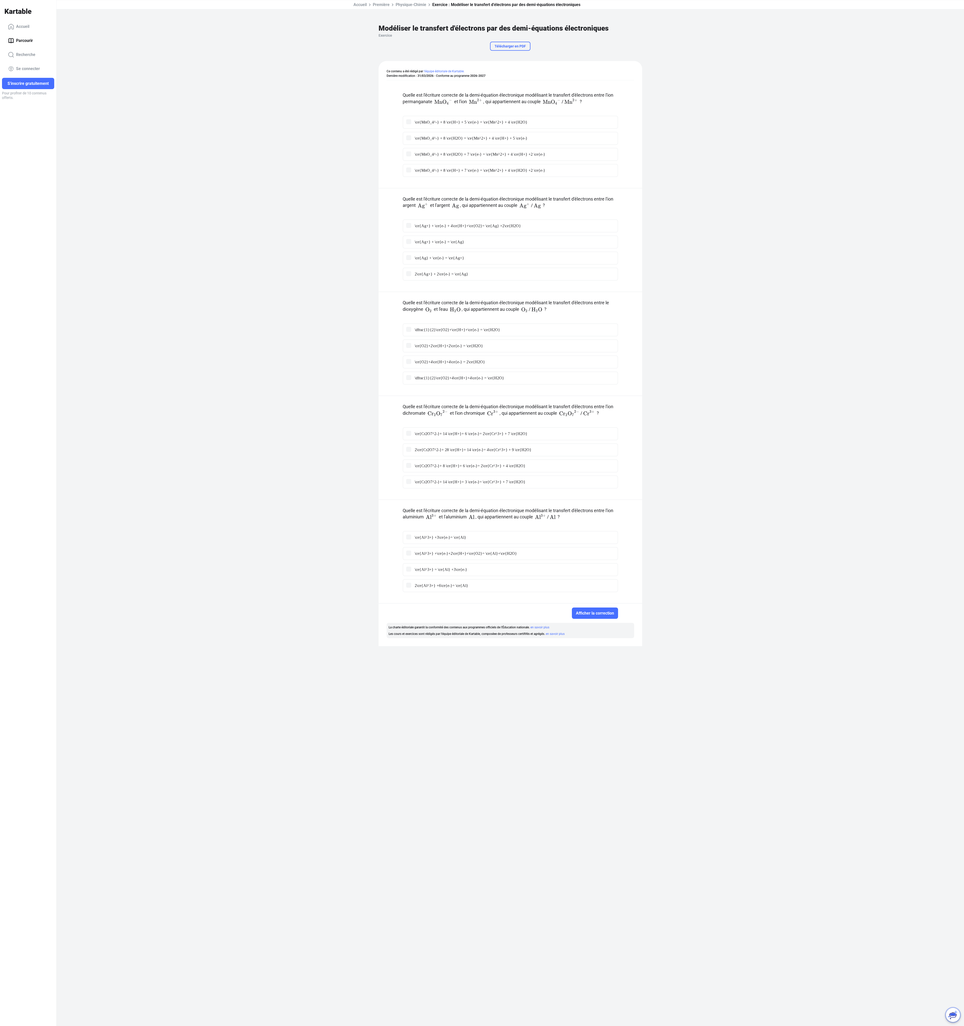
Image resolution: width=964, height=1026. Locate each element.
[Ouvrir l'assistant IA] (953, 1015)
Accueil (22, 26)
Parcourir (24, 40)
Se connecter (28, 68)
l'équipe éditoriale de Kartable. (444, 71)
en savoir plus (539, 627)
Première (381, 4)
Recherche (25, 54)
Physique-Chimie (411, 4)
